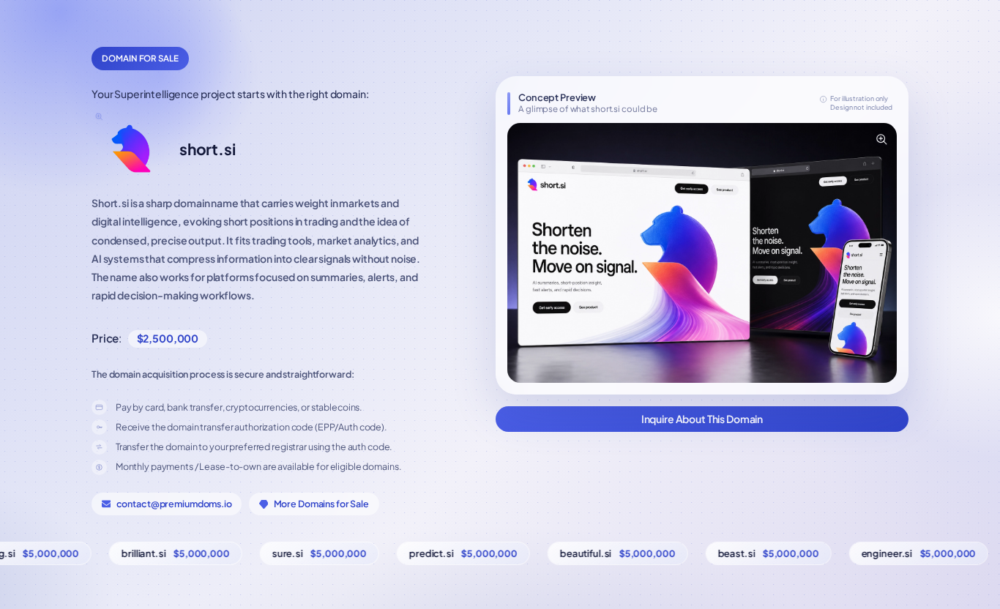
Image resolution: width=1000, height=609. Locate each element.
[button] (702, 253)
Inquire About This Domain (702, 418)
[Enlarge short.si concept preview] (880, 139)
